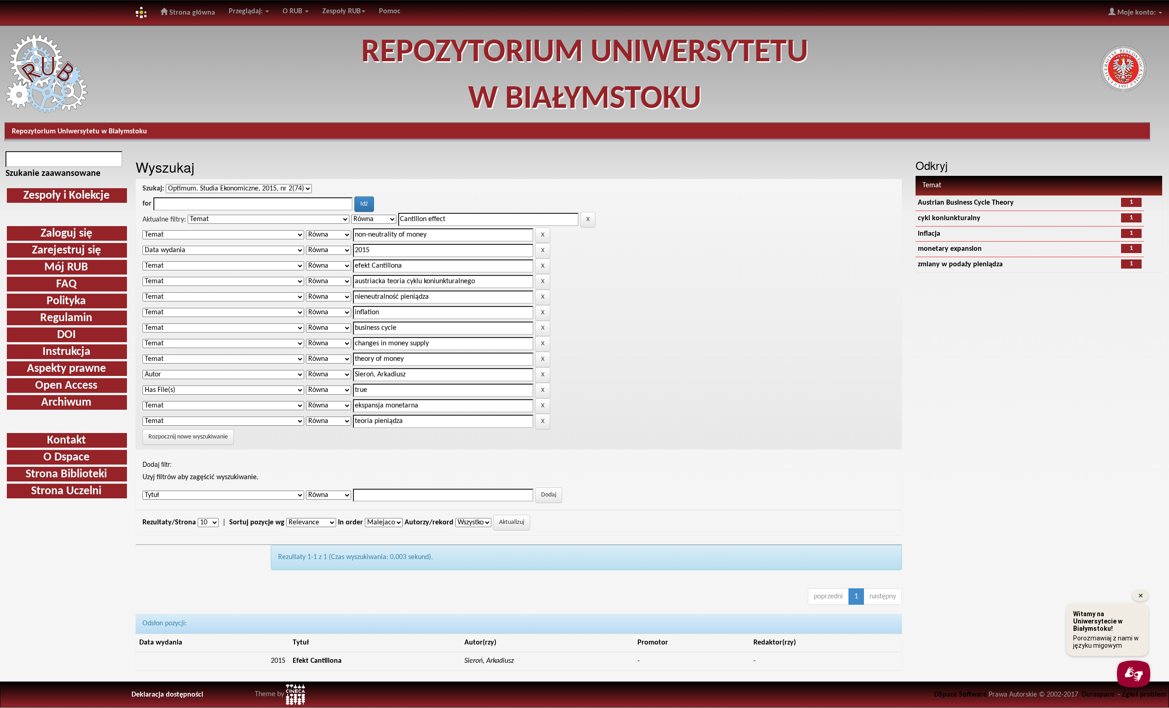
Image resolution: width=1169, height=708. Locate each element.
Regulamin (66, 318)
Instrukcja (66, 352)
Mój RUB (66, 267)
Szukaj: (153, 188)
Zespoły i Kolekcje (66, 195)
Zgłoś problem (1144, 694)
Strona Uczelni (66, 491)
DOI (66, 335)
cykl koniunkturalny (949, 218)
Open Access (66, 385)
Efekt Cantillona (317, 661)
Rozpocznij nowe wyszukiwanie (188, 436)
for (147, 203)
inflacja (929, 234)
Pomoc (389, 11)
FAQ (66, 284)
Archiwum (66, 402)
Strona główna (191, 12)
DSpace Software (960, 694)
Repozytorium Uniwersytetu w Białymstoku (79, 131)
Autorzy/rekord (429, 522)
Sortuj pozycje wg (256, 522)
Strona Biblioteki (66, 474)
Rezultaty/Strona (169, 522)
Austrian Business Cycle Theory (966, 202)
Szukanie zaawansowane (52, 173)
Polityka (66, 301)
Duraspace (1098, 694)
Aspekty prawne (66, 369)
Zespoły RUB (341, 11)
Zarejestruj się (66, 250)
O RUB (293, 11)
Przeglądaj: (246, 11)
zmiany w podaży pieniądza (960, 264)
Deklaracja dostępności (167, 694)
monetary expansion (950, 249)
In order (350, 522)
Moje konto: (1137, 12)
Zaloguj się (66, 233)
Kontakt (66, 440)
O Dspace (66, 457)
